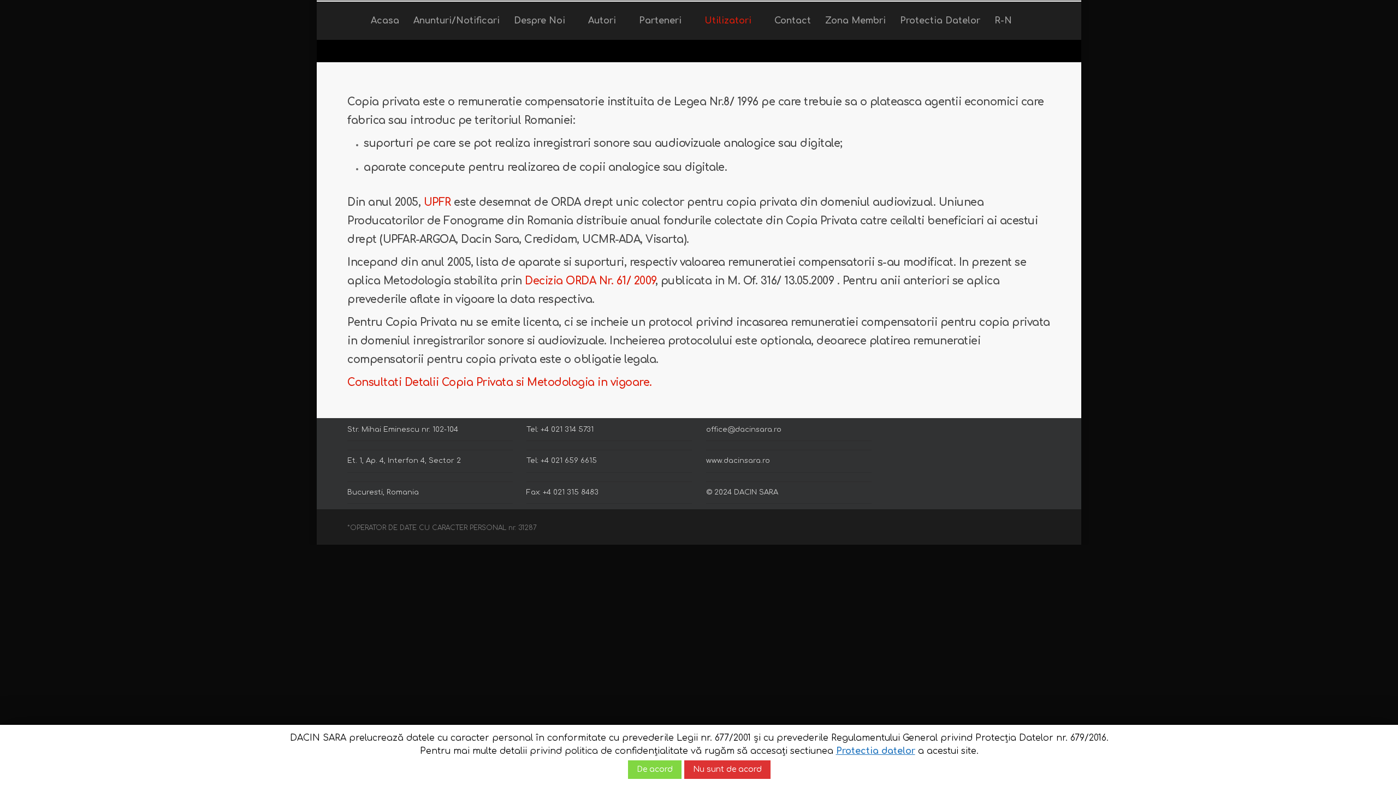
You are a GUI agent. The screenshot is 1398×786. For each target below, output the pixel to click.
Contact (792, 21)
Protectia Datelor (940, 21)
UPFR (437, 202)
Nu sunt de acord (727, 769)
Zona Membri (855, 21)
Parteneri (660, 21)
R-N (1003, 21)
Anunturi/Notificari (456, 21)
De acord (655, 769)
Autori (602, 21)
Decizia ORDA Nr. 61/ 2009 (590, 281)
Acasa (385, 21)
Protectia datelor (875, 751)
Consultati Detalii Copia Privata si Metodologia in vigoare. (499, 382)
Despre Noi (539, 21)
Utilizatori (727, 21)
